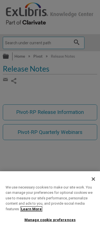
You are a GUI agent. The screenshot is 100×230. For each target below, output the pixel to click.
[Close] (93, 179)
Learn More (31, 209)
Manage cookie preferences (50, 220)
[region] (50, 200)
